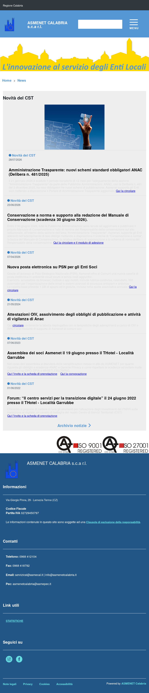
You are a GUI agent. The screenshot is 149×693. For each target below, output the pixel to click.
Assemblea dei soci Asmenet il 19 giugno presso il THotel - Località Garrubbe (70, 355)
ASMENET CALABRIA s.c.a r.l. (47, 24)
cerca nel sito (89, 24)
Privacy (28, 684)
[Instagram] (9, 660)
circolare (18, 325)
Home (6, 80)
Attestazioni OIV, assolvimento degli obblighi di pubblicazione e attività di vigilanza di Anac (74, 316)
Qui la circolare (125, 191)
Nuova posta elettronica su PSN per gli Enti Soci (52, 266)
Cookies (44, 684)
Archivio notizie (72, 425)
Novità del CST (24, 155)
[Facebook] (19, 660)
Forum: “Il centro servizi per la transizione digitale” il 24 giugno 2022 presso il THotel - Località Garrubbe (71, 400)
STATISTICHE (14, 621)
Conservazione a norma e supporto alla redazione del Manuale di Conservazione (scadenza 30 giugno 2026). (68, 217)
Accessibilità (64, 684)
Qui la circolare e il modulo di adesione (78, 242)
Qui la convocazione (73, 374)
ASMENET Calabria (133, 683)
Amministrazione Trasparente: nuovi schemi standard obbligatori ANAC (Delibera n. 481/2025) (75, 172)
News (21, 80)
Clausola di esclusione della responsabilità (113, 522)
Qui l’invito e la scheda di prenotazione (32, 374)
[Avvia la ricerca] (117, 24)
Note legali (9, 684)
